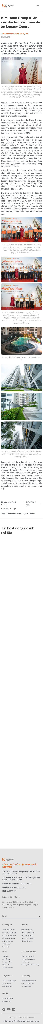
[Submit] (39, 916)
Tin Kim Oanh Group (10, 34)
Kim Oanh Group (13, 514)
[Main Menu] (38, 5)
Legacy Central (28, 514)
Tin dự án (24, 34)
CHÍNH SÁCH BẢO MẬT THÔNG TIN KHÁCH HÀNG (21, 1021)
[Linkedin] (13, 1009)
